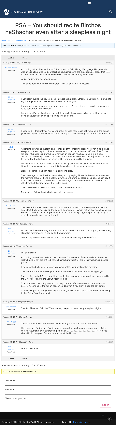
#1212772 (109, 246)
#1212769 (109, 142)
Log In (105, 404)
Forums (10, 40)
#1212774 (109, 317)
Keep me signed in (16, 398)
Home (3, 40)
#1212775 (109, 342)
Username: (10, 380)
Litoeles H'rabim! (21, 40)
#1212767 (109, 92)
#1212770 (109, 201)
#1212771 (109, 224)
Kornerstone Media (81, 422)
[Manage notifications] (109, 418)
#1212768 (109, 124)
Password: (10, 389)
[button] (89, 2)
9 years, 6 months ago (55, 45)
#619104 (109, 63)
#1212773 (109, 302)
